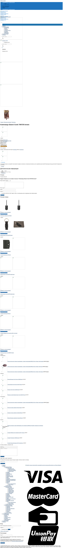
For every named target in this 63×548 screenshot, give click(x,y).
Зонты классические (12, 483)
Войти (9, 529)
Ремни (7, 477)
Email (1, 191)
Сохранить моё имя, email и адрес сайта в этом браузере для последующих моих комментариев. (19, 193)
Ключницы (14, 122)
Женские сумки (9, 487)
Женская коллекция (8, 486)
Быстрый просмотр (3, 233)
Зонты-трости (10, 484)
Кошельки (8, 495)
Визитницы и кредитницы (11, 480)
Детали (2, 166)
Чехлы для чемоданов (10, 508)
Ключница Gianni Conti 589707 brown (7, 352)
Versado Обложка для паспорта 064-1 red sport (8, 333)
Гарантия (6, 516)
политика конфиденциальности (17, 541)
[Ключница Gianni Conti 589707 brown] (12, 347)
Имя (1, 189)
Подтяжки (8, 478)
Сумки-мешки (10, 492)
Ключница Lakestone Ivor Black (6, 215)
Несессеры (8, 510)
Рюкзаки (7, 472)
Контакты (4, 521)
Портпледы (8, 509)
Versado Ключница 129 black (5, 254)
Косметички (8, 496)
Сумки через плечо (11, 469)
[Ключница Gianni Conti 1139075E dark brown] (4, 131)
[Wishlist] (0, 270)
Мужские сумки (9, 467)
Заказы (3, 7)
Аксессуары (8, 485)
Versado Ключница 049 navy (5, 313)
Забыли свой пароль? (4, 531)
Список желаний (7, 519)
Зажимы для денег (9, 476)
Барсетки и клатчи (9, 475)
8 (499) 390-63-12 (5, 2)
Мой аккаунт (6, 520)
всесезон (4, 145)
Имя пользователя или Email (5, 525)
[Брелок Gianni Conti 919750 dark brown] (12, 288)
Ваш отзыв (2, 187)
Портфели (8, 473)
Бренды (5, 515)
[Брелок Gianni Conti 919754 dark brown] (12, 269)
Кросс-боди (10, 489)
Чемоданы (8, 507)
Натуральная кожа (7, 140)
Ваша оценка (3, 180)
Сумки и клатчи (11, 488)
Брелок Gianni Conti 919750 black (6, 235)
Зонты (7, 482)
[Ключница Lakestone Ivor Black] (12, 210)
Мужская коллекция (7, 122)
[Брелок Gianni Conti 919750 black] (12, 230)
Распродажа (6, 514)
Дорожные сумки (9, 505)
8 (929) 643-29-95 (12, 2)
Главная (1, 122)
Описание (3, 162)
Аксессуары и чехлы (10, 504)
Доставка (6, 518)
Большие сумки (11, 490)
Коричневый (5, 141)
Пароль (2, 527)
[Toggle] (0, 162)
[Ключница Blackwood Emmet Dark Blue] (4, 136)
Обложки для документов (11, 479)
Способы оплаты (7, 517)
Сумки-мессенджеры (12, 470)
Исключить (22, 149)
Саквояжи (8, 506)
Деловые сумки (11, 468)
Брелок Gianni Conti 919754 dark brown (7, 274)
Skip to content (3, 0)
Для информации (5, 513)
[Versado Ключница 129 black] (12, 249)
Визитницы (8, 499)
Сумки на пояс (11, 471)
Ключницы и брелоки (10, 500)
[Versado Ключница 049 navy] (12, 308)
